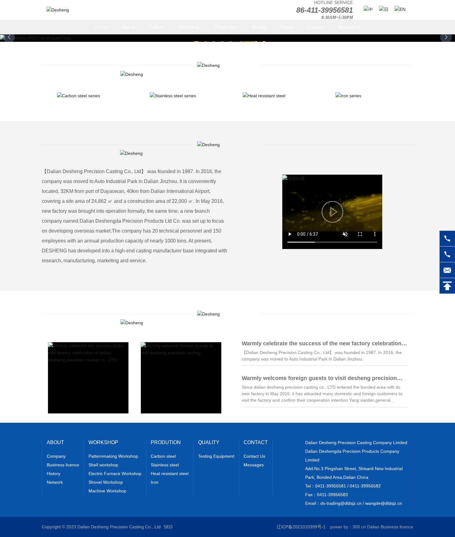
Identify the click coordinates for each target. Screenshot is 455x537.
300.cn (359, 526)
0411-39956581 (330, 485)
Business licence (397, 526)
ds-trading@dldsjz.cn (341, 503)
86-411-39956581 (324, 10)
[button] (446, 37)
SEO (168, 526)
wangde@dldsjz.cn (383, 503)
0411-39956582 (365, 485)
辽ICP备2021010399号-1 (301, 526)
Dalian (373, 526)
